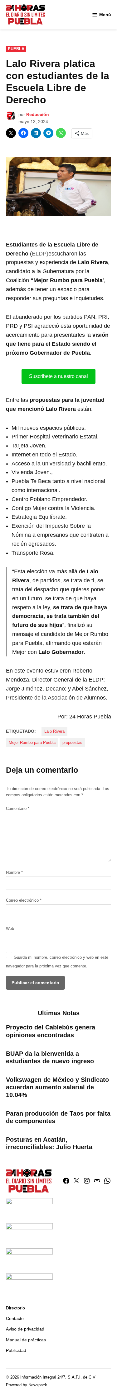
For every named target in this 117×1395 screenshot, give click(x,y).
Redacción (37, 114)
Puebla (16, 49)
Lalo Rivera (54, 731)
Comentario (17, 808)
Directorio (15, 1307)
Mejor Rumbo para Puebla (32, 742)
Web (10, 928)
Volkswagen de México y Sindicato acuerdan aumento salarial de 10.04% (57, 1087)
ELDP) (40, 254)
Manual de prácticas (26, 1339)
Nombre (14, 872)
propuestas (72, 742)
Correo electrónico (23, 900)
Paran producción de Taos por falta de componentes (58, 1117)
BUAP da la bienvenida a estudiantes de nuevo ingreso (50, 1057)
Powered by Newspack (26, 1385)
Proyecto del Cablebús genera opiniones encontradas (50, 1031)
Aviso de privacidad (25, 1328)
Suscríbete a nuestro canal (58, 376)
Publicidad (16, 1350)
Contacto (15, 1318)
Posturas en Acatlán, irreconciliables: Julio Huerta (49, 1143)
